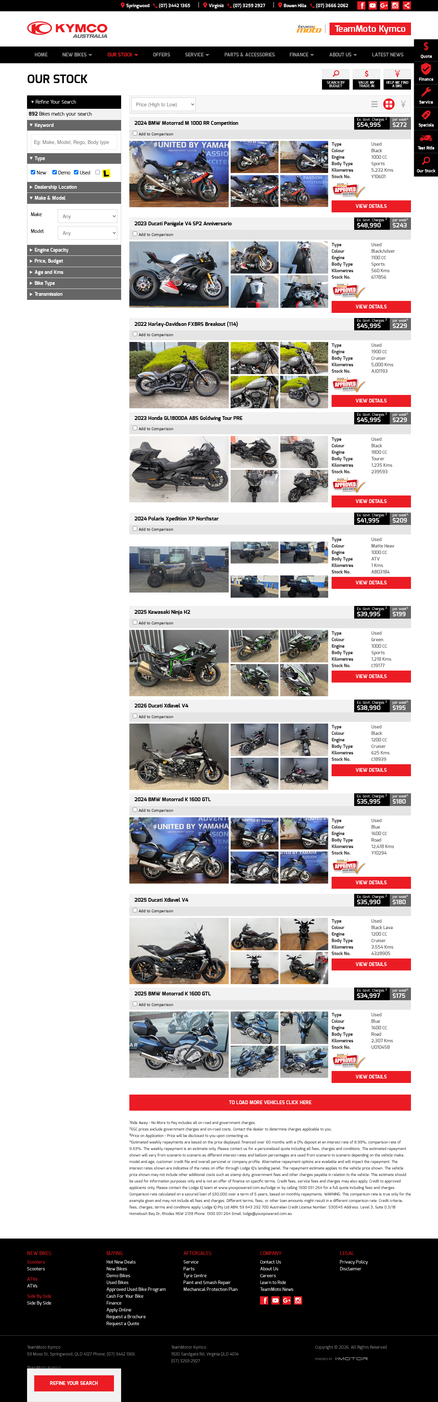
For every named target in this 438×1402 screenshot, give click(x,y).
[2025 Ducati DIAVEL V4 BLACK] (228, 757)
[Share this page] (405, 5)
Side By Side (39, 1296)
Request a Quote (122, 1323)
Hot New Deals (121, 1262)
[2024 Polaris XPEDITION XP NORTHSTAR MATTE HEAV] (228, 569)
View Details (371, 206)
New (40, 173)
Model (37, 231)
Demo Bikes (118, 1276)
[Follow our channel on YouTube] (374, 5)
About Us (340, 55)
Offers (161, 55)
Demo (63, 173)
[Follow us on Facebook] (363, 5)
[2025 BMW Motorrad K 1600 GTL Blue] (228, 1044)
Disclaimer (351, 1269)
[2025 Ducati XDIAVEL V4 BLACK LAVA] (228, 951)
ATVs (32, 1279)
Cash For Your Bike (124, 1296)
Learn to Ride (273, 1282)
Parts (189, 1269)
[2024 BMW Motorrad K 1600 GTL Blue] (228, 850)
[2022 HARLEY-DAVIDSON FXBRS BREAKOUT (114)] (228, 375)
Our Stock (119, 55)
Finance (298, 55)
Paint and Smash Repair (207, 1282)
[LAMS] (106, 173)
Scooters (36, 1262)
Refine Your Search (53, 102)
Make (36, 215)
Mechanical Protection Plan (210, 1289)
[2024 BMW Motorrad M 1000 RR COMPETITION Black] (228, 174)
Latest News (387, 55)
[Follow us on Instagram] (396, 5)
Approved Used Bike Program (136, 1289)
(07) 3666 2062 (332, 6)
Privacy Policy (354, 1262)
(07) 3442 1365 (174, 6)
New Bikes (74, 55)
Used (84, 173)
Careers (268, 1276)
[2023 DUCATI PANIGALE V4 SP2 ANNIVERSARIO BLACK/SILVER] (228, 274)
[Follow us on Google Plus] (385, 5)
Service (194, 55)
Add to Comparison (156, 134)
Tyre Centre (195, 1276)
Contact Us (270, 1262)
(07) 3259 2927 (249, 6)
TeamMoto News (277, 1289)
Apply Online (118, 1310)
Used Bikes (117, 1282)
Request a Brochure (126, 1317)
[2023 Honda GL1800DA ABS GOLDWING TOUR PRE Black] (228, 469)
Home (41, 55)
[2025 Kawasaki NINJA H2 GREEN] (228, 663)
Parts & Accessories (249, 55)
